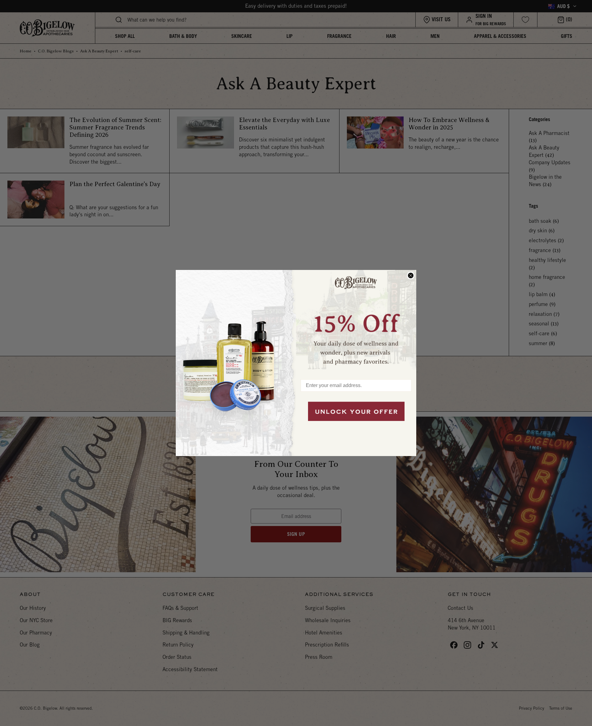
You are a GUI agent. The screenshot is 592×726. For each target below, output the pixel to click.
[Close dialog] (411, 275)
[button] (356, 321)
